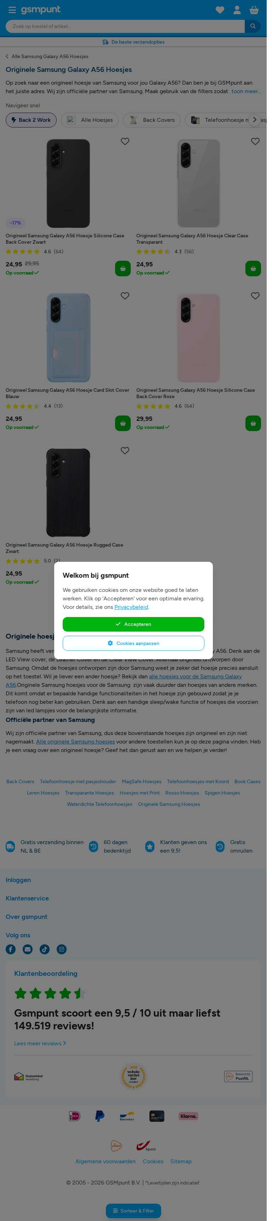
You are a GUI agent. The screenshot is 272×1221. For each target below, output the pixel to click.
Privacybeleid (131, 607)
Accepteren (137, 624)
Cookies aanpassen (137, 643)
